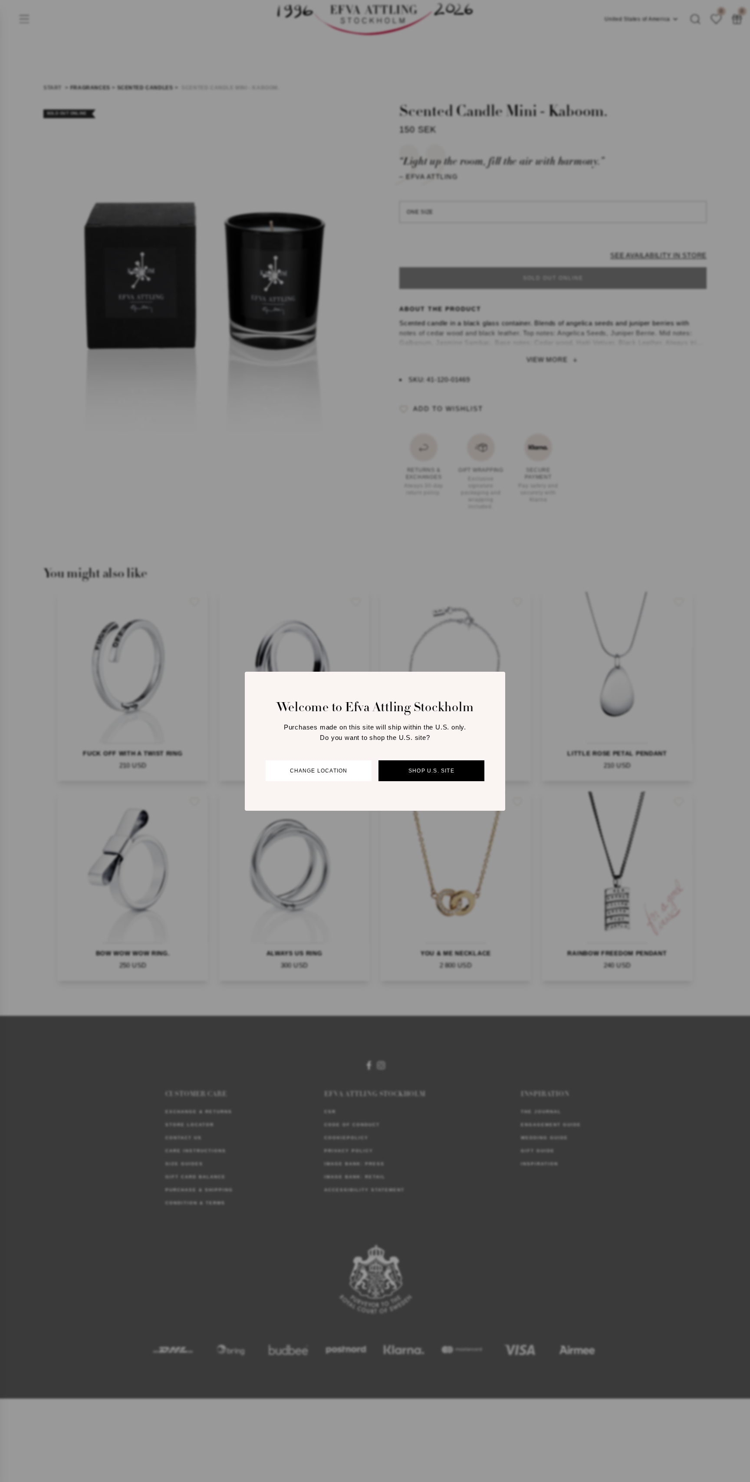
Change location (319, 771)
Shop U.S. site (431, 771)
